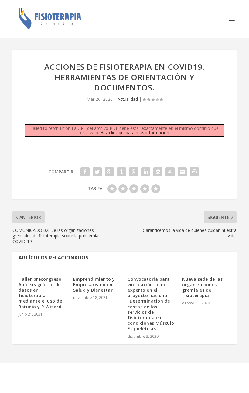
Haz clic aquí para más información (134, 132)
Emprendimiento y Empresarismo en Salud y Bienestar (94, 284)
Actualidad (128, 99)
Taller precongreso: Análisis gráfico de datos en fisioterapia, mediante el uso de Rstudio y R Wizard (41, 293)
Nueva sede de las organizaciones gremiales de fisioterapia (202, 287)
